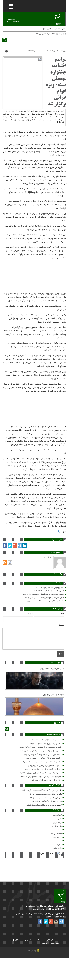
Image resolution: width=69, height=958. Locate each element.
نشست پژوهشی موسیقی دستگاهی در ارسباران (45, 601)
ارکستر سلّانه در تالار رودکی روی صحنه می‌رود (43, 758)
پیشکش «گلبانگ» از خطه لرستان (43, 801)
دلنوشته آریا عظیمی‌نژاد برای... (52, 694)
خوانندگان (58, 830)
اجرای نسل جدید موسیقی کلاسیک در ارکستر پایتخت (44, 597)
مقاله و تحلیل (56, 848)
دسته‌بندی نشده (56, 833)
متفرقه (59, 844)
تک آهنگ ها (56, 826)
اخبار (60, 819)
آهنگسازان (57, 815)
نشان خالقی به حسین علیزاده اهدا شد (46, 780)
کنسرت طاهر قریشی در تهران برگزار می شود (44, 765)
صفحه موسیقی (56, 841)
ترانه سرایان (57, 822)
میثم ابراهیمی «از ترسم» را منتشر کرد (50, 587)
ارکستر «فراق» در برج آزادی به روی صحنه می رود (42, 762)
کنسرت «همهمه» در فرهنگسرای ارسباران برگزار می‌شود (43, 594)
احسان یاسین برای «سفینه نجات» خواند (48, 591)
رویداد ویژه (57, 837)
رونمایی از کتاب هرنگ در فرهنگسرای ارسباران (43, 769)
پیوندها (44, 943)
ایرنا (60, 531)
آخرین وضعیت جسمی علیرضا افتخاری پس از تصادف (40, 776)
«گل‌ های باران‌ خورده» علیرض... (51, 668)
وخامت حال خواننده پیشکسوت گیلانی (41, 805)
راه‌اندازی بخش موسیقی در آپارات (43, 794)
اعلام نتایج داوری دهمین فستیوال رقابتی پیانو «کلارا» (40, 773)
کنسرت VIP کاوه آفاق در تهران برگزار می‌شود (39, 790)
